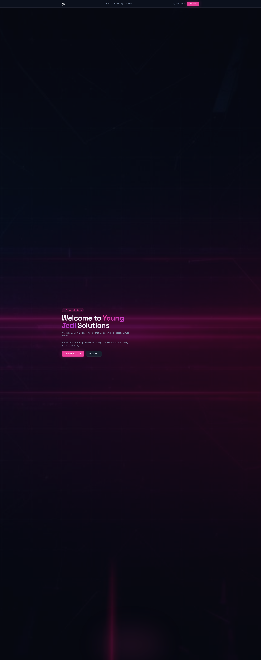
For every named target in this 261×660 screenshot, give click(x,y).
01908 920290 (180, 4)
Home (108, 4)
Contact (129, 4)
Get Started (193, 4)
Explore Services (71, 354)
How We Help (118, 4)
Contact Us (93, 354)
